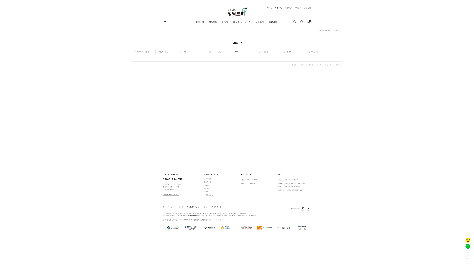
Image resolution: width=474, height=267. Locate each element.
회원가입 (278, 8)
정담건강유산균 (329, 30)
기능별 (225, 22)
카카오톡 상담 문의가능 (170, 194)
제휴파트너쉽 (216, 207)
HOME (320, 30)
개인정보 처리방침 (193, 207)
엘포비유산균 (263, 52)
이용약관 (180, 207)
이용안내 (205, 207)
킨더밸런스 (287, 52)
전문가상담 (208, 182)
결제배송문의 (208, 179)
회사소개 (200, 22)
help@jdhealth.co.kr (194, 215)
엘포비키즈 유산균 (215, 52)
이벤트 (247, 22)
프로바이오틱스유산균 (141, 52)
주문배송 (288, 8)
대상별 (236, 22)
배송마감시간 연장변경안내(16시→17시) (291, 190)
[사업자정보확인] (210, 213)
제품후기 (207, 185)
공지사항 (207, 188)
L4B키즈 (339, 30)
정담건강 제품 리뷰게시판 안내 (288, 180)
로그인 (270, 8)
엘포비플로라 (313, 52)
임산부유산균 (163, 52)
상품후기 (260, 22)
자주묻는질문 (208, 195)
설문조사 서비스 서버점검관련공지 (289, 187)
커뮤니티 (273, 22)
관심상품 (307, 8)
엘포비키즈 (188, 52)
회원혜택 (213, 22)
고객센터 (297, 8)
